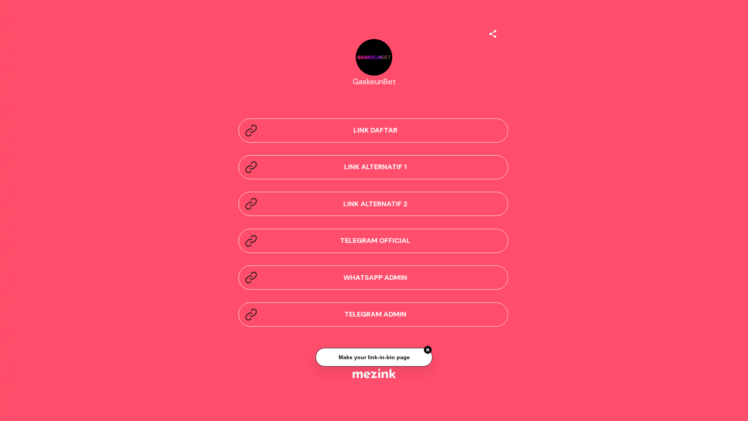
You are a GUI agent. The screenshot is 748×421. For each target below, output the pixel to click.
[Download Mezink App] (374, 373)
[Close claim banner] (428, 350)
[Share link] (492, 33)
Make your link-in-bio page (373, 357)
